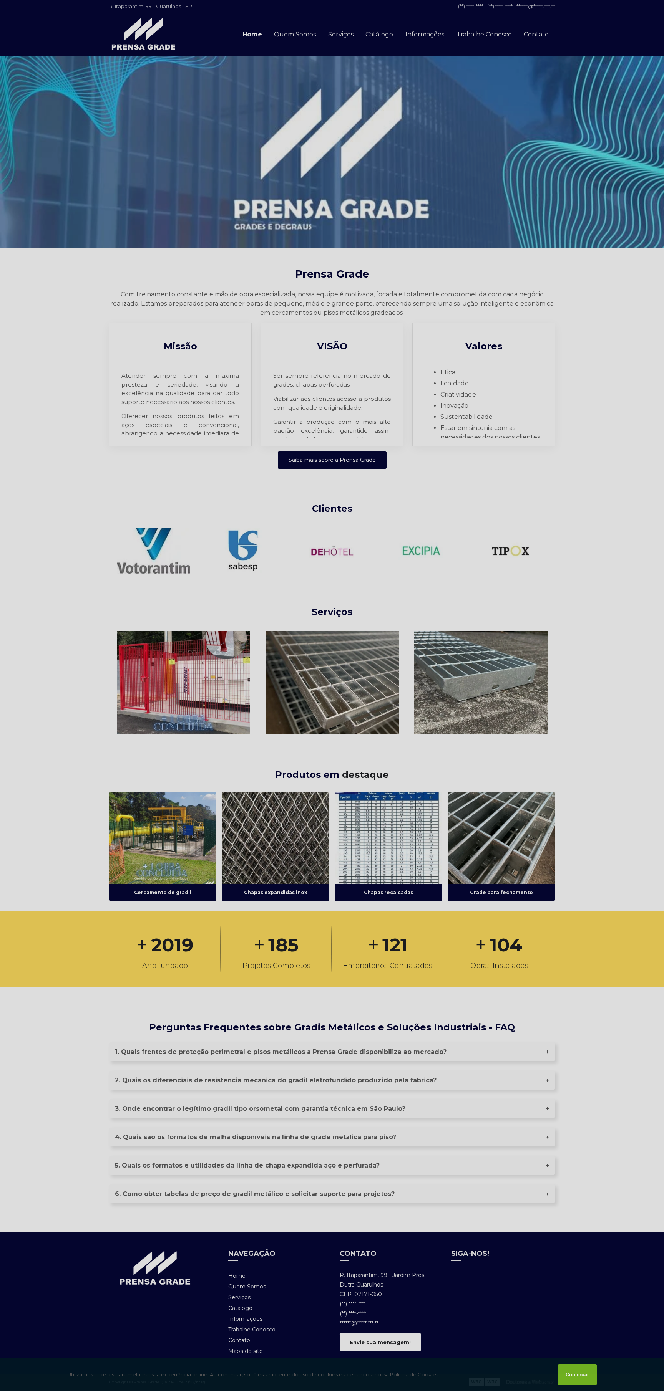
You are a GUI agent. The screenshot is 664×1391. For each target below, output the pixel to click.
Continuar (577, 1375)
